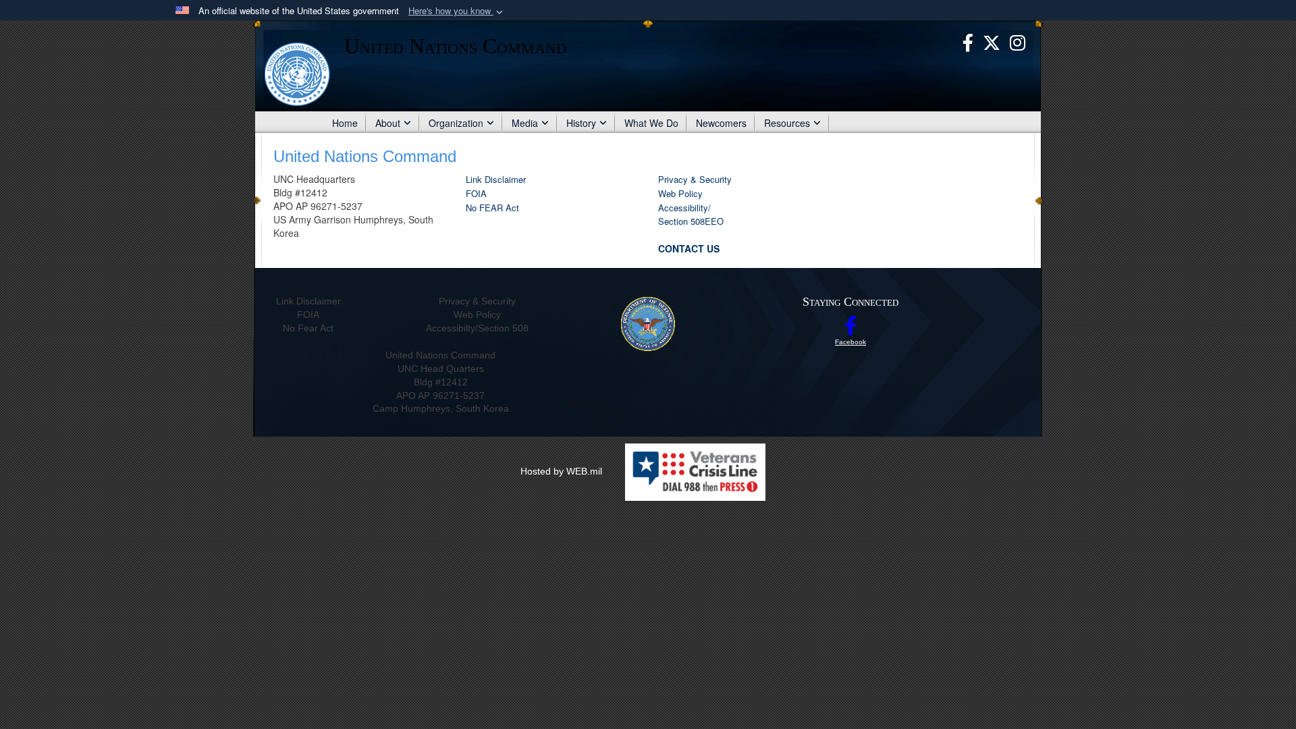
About (387, 123)
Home (345, 123)
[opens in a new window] (968, 41)
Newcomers (721, 123)
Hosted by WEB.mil (561, 471)
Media (525, 123)
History (581, 123)
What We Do (651, 123)
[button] (457, 11)
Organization (456, 123)
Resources (787, 123)
